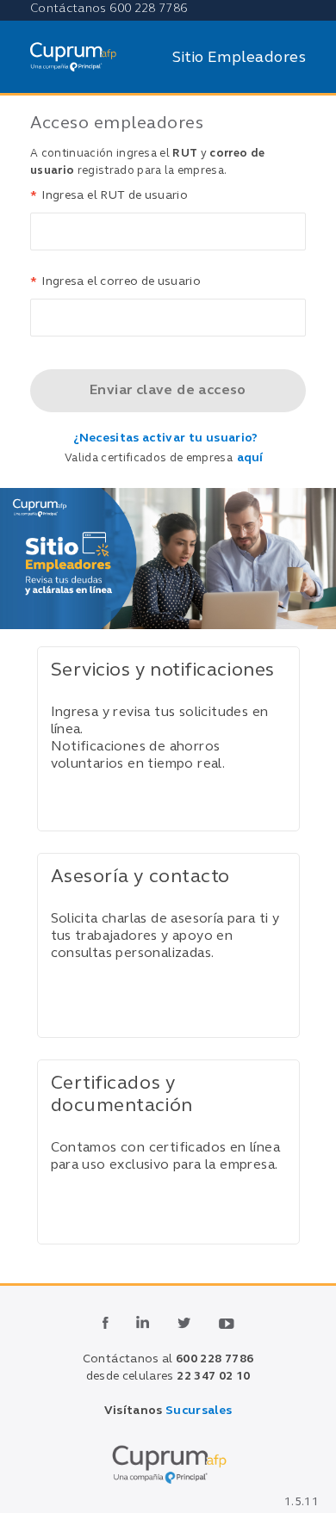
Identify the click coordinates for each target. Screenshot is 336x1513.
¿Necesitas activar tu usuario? (165, 438)
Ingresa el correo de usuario (115, 281)
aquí (250, 458)
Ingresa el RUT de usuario (109, 195)
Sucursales (199, 1411)
